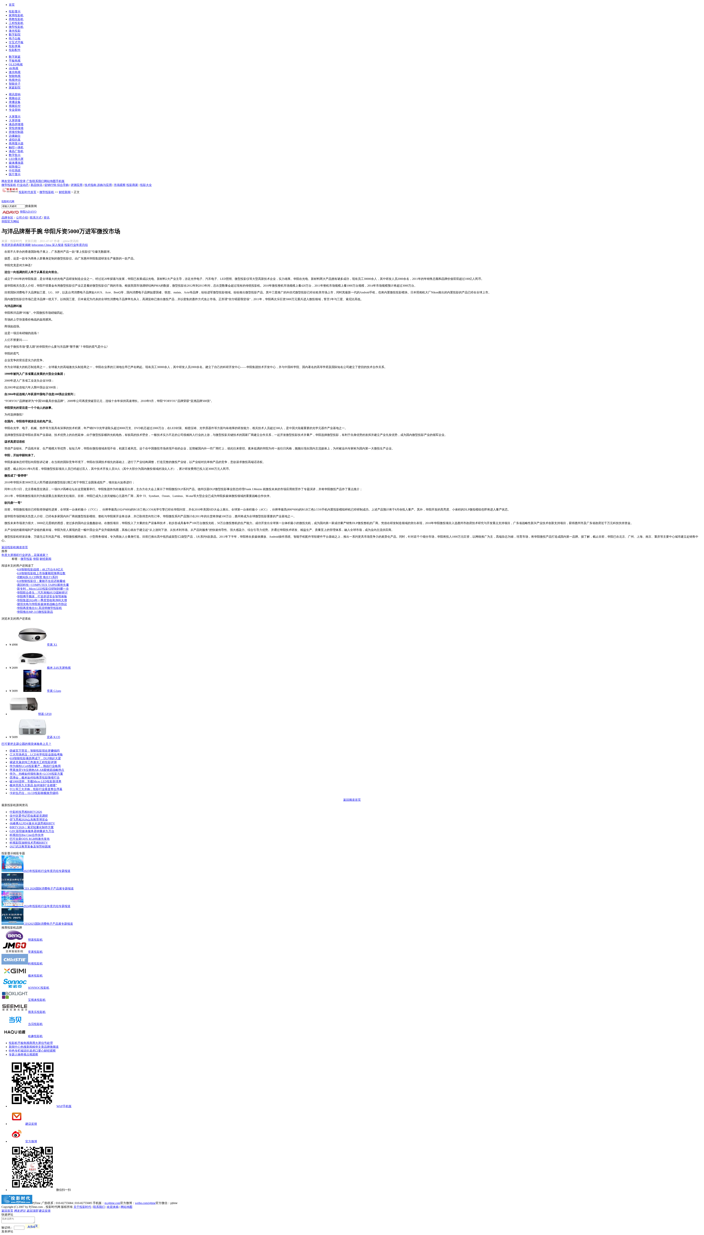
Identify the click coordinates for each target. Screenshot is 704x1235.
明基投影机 (35, 939)
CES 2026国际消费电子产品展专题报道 (48, 888)
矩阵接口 (15, 166)
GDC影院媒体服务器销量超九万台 (32, 831)
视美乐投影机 (37, 1011)
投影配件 (15, 50)
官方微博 (31, 1141)
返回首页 (7, 1210)
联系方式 (36, 217)
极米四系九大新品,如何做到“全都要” (33, 785)
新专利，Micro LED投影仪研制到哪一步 (43, 588)
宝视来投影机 (37, 999)
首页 (12, 4)
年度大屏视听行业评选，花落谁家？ (24, 555)
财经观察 (50, 1050)
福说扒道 (26, 1050)
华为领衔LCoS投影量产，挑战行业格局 (35, 766)
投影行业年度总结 (76, 244)
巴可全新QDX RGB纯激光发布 (30, 838)
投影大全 (146, 184)
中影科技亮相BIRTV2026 (26, 811)
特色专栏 (15, 1050)
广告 (29, 181)
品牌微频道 (51, 1046)
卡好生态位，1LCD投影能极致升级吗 (34, 793)
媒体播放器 (16, 162)
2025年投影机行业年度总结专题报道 (46, 870)
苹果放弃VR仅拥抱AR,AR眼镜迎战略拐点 (37, 769)
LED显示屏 (16, 158)
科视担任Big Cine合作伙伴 (27, 835)
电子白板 (15, 38)
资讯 (47, 217)
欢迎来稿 (113, 1206)
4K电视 (13, 68)
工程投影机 (16, 23)
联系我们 (38, 181)
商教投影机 (16, 19)
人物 (18, 1054)
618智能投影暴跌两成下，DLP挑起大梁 (35, 758)
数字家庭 (15, 56)
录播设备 (15, 102)
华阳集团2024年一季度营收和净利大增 (42, 600)
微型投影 (26, 558)
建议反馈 (31, 1123)
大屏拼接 (15, 120)
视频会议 (15, 98)
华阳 (36, 558)
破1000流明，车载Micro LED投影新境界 (35, 781)
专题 (12, 1054)
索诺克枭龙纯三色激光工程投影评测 (33, 762)
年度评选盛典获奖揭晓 (16, 244)
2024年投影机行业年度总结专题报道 (46, 906)
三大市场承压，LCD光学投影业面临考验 (36, 754)
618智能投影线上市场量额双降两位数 (41, 573)
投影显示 (15, 11)
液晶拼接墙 (16, 124)
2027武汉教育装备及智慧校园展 (30, 846)
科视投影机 (35, 963)
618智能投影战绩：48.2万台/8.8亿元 (40, 569)
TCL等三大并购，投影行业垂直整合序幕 (36, 789)
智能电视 (15, 76)
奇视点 (25, 1054)
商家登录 (20, 181)
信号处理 (47, 1042)
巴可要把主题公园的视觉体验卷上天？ (26, 743)
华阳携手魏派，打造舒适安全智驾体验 (42, 596)
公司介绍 (22, 217)
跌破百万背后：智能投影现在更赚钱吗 (35, 750)
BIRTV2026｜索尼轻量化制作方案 (32, 827)
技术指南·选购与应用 (98, 184)
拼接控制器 (16, 131)
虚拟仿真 (15, 139)
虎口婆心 (38, 1050)
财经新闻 (65, 192)
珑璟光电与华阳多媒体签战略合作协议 (42, 604)
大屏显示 (15, 116)
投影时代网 (7, 201)
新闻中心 (15, 1046)
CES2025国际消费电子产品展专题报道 (48, 923)
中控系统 (15, 170)
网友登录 (7, 181)
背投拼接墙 (16, 128)
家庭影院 (15, 87)
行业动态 (23, 184)
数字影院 (15, 34)
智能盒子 (15, 83)
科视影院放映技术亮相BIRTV (29, 842)
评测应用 (76, 184)
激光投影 (15, 30)
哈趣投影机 (35, 1036)
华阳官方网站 (10, 221)
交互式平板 (16, 42)
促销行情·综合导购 (56, 184)
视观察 (33, 1054)
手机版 (60, 181)
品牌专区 (7, 217)
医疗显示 (15, 174)
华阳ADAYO (28, 211)
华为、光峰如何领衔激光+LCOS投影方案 (36, 773)
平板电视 (15, 60)
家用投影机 (16, 15)
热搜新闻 (26, 1046)
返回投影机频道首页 (14, 547)
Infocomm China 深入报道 (48, 244)
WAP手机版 (64, 1106)
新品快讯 (36, 184)
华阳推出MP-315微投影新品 (35, 611)
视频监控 (15, 105)
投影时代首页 (27, 192)
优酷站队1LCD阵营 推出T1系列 (37, 577)
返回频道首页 (352, 799)
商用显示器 (16, 143)
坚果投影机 (35, 951)
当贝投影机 (35, 1024)
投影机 (13, 1042)
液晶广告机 (16, 151)
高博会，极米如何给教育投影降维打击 (35, 777)
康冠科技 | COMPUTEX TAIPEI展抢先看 (43, 584)
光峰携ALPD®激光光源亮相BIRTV (32, 823)
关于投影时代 (82, 1206)
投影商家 (132, 184)
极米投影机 (35, 975)
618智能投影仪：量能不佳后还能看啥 (41, 581)
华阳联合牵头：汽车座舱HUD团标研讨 (42, 592)
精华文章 (38, 1046)
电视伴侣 (15, 79)
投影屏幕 (15, 46)
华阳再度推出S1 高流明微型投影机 (39, 608)
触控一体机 (16, 147)
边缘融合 (15, 135)
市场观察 (120, 184)
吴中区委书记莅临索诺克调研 (29, 815)
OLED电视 (16, 64)
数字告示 (15, 155)
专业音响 (15, 109)
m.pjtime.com (112, 1203)
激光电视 (15, 72)
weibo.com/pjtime (145, 1203)
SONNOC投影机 (38, 987)
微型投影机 (16, 26)
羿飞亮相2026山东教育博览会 (29, 819)
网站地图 (50, 181)
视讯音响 (15, 94)
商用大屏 (35, 1042)
